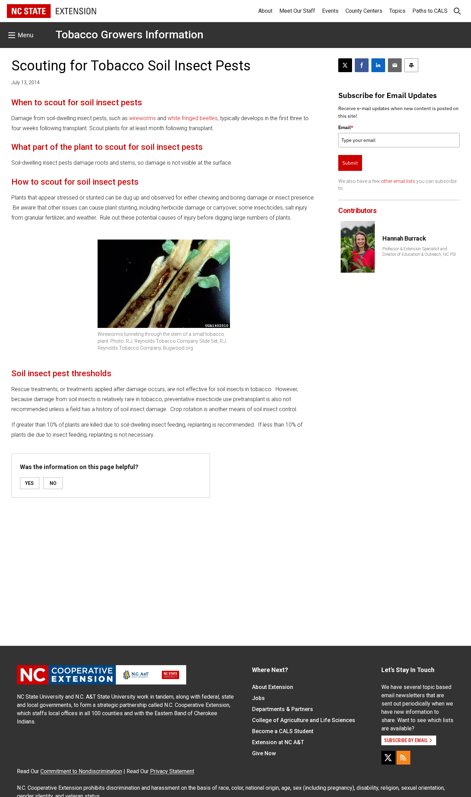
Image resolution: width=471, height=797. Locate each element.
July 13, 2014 (25, 82)
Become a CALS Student (282, 731)
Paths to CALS (430, 11)
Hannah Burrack (404, 238)
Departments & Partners (282, 709)
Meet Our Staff (297, 11)
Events (330, 11)
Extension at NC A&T (278, 742)
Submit (350, 163)
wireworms (143, 118)
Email (345, 127)
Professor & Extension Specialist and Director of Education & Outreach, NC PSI (419, 251)
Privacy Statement (172, 771)
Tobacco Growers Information (129, 34)
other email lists (398, 181)
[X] (388, 758)
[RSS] (403, 758)
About (265, 11)
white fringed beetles (193, 118)
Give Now (264, 753)
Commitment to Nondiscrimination (81, 771)
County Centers (363, 11)
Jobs (258, 698)
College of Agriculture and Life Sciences (303, 720)
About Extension (272, 687)
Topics (397, 11)
